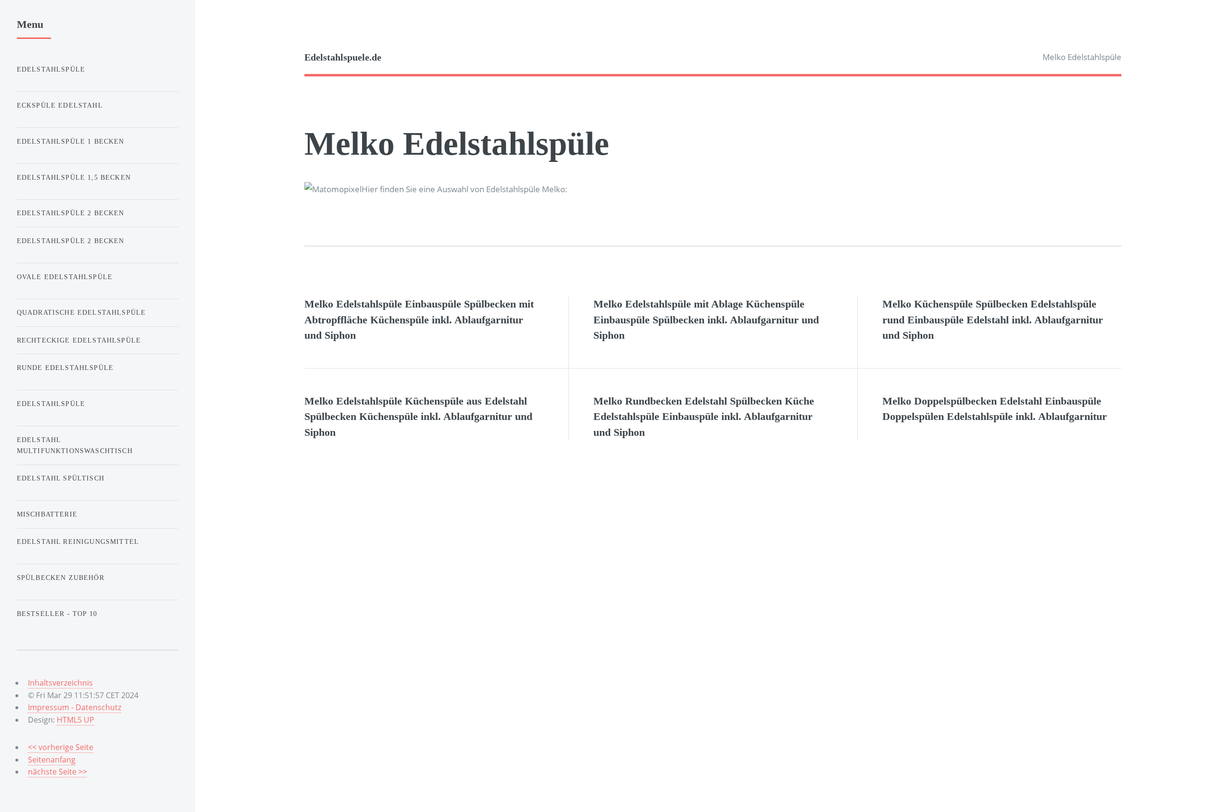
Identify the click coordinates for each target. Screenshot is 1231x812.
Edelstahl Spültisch (60, 478)
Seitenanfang (51, 759)
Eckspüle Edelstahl (60, 105)
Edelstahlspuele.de (342, 57)
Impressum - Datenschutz (74, 707)
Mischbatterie (47, 514)
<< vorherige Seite (60, 747)
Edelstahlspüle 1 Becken (71, 141)
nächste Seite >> (57, 771)
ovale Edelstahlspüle (65, 277)
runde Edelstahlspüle (65, 367)
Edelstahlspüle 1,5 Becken (74, 177)
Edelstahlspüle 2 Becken (71, 213)
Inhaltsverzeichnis (60, 682)
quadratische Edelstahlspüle (81, 312)
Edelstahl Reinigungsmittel (78, 541)
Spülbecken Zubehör (60, 577)
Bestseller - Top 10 (57, 613)
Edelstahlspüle (51, 69)
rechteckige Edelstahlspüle (79, 340)
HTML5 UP (75, 719)
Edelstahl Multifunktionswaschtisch (75, 445)
